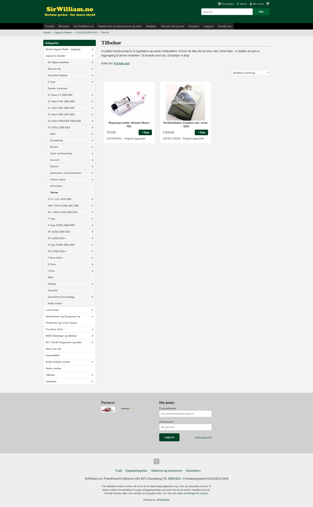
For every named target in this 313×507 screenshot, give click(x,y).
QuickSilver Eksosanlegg (61, 297)
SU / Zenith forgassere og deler (64, 342)
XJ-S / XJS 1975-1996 (59, 199)
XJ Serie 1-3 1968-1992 (60, 95)
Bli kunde (64, 26)
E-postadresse (167, 408)
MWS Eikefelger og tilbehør (61, 335)
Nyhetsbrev (193, 470)
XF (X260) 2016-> (57, 238)
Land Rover (52, 309)
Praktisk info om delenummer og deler (120, 26)
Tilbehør (54, 192)
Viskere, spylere (58, 179)
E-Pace (52, 264)
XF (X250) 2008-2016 (59, 231)
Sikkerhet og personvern (166, 470)
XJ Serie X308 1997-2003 (61, 114)
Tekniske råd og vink (172, 26)
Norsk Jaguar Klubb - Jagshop (63, 49)
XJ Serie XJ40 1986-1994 (61, 101)
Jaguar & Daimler (56, 55)
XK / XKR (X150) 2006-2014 (62, 212)
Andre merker (55, 303)
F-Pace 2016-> (55, 257)
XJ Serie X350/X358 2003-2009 (64, 121)
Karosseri (54, 160)
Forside (49, 26)
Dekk (50, 277)
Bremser (54, 147)
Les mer (167, 493)
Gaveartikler (53, 355)
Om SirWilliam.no (83, 26)
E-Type (51, 82)
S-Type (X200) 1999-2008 (61, 225)
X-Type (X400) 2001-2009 (61, 244)
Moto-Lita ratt (53, 348)
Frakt (118, 470)
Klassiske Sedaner (58, 75)
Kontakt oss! (122, 63)
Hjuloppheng (56, 140)
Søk (261, 11)
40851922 (174, 478)
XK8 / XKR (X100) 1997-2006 (63, 205)
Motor (53, 134)
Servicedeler (56, 186)
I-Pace (51, 271)
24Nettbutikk (163, 499)
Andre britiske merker (58, 361)
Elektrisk (54, 166)
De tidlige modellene (58, 62)
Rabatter (151, 26)
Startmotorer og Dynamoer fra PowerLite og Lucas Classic (63, 319)
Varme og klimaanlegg (61, 153)
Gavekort (194, 26)
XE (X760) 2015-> (57, 251)
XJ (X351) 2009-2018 (59, 127)
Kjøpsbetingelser (136, 470)
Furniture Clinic (54, 329)
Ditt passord (166, 421)
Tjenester (53, 290)
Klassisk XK (54, 69)
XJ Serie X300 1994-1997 (61, 108)
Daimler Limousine (57, 88)
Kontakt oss (224, 26)
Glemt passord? (203, 437)
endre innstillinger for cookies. (193, 493)
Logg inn (209, 26)
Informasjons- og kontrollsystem (65, 173)
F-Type (51, 218)
